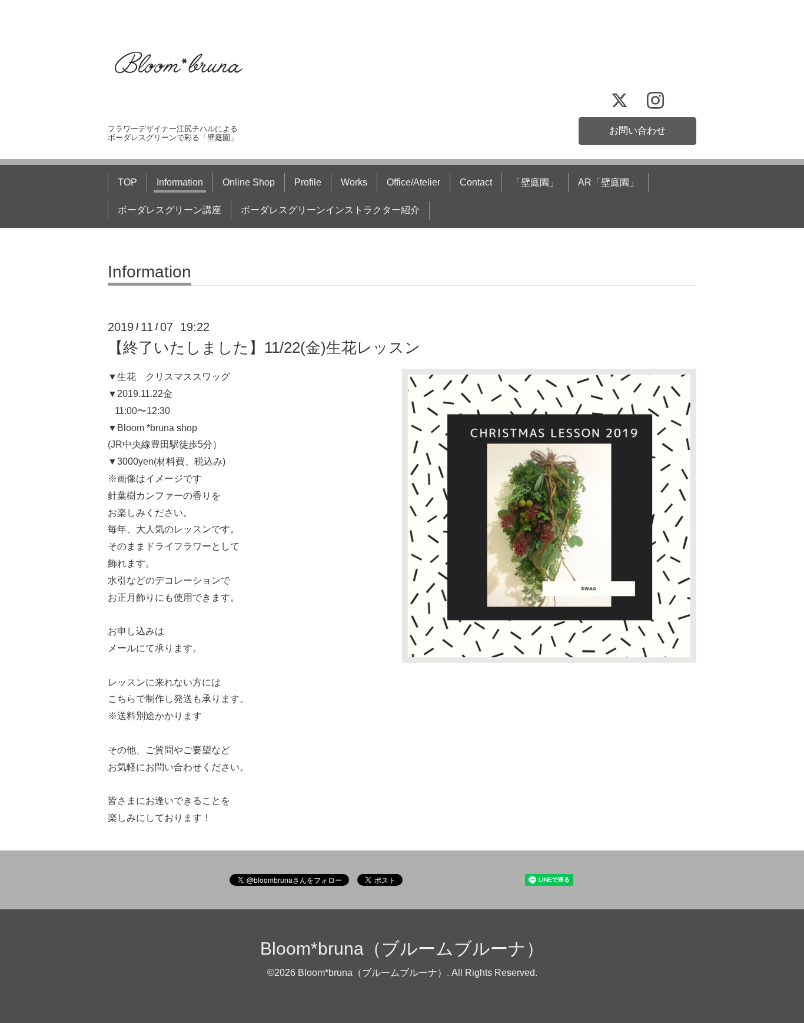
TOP (127, 182)
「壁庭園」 (535, 182)
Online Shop (248, 182)
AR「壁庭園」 (608, 182)
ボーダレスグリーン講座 (169, 210)
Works (354, 182)
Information (180, 182)
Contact (476, 182)
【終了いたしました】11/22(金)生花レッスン (264, 347)
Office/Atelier (413, 182)
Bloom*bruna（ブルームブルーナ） (402, 948)
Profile (307, 182)
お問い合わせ (637, 130)
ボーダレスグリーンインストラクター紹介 (330, 210)
